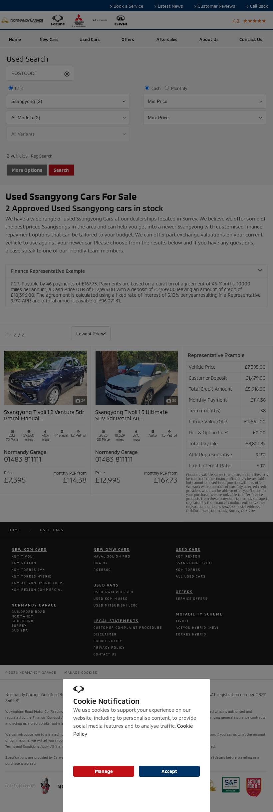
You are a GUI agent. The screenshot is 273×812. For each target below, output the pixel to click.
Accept (169, 771)
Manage (104, 771)
